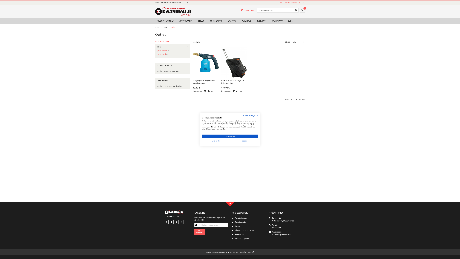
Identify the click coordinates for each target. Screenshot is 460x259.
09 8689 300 (249, 10)
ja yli (163, 54)
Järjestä (287, 42)
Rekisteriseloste (240, 218)
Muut (165, 27)
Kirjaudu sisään (291, 2)
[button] (205, 91)
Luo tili (302, 2)
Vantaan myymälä (241, 238)
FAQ (281, 2)
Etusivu (157, 27)
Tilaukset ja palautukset (243, 230)
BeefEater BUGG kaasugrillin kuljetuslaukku (232, 82)
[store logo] (173, 11)
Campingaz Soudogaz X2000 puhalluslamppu (204, 82)
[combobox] (278, 10)
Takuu (236, 226)
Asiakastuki (238, 234)
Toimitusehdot (239, 222)
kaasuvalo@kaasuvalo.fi (281, 235)
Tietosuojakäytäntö (250, 116)
